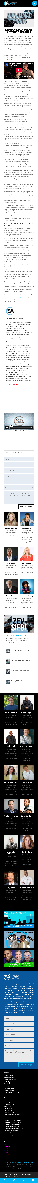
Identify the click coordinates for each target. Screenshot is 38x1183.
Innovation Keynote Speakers (12, 1126)
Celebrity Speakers (9, 1084)
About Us (24, 1182)
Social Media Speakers (10, 1100)
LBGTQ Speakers (9, 1110)
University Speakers (9, 1106)
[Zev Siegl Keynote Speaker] (19, 624)
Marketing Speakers (9, 1102)
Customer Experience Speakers (13, 1131)
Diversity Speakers (9, 1086)
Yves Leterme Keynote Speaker (20, 660)
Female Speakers (9, 1104)
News (4, 1182)
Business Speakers (9, 1077)
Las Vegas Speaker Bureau (11, 1092)
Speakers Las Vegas (13, 1176)
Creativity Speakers (9, 1112)
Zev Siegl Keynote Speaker (16, 636)
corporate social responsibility (12, 297)
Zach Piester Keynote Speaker (20, 670)
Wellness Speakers (9, 1088)
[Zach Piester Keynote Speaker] (8, 671)
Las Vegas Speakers (9, 1133)
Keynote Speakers (9, 1075)
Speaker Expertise (9, 1090)
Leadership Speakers (10, 1082)
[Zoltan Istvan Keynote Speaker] (8, 651)
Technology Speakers (10, 1098)
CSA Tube (14, 1182)
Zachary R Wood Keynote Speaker (21, 681)
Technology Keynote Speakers (12, 1124)
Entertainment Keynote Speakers (13, 1128)
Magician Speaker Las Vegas (12, 1114)
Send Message (26, 506)
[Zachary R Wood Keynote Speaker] (8, 682)
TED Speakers (8, 1108)
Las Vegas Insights (9, 1135)
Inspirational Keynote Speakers (12, 1120)
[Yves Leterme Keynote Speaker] (8, 661)
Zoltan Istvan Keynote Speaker (20, 650)
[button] (34, 3)
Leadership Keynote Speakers (12, 1122)
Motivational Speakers (10, 1080)
